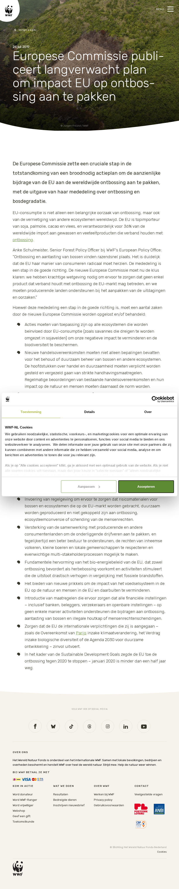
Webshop (19, 810)
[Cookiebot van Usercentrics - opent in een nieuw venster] (155, 399)
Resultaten (60, 794)
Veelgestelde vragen (148, 794)
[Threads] (89, 726)
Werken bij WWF (104, 794)
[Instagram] (107, 726)
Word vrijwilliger (23, 805)
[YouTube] (143, 726)
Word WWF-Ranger (25, 799)
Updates (25, 30)
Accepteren (146, 486)
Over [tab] (148, 412)
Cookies (162, 851)
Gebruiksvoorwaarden (109, 805)
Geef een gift (21, 816)
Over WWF (101, 785)
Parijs (81, 632)
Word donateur (23, 794)
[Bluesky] (53, 726)
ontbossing (23, 239)
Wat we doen (63, 785)
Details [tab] (89, 412)
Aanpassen (86, 486)
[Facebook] (35, 726)
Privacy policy (103, 799)
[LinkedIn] (125, 726)
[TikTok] (71, 726)
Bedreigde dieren (65, 799)
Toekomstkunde (23, 821)
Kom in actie (23, 785)
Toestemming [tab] (31, 412)
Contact (141, 785)
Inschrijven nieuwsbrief (68, 805)
